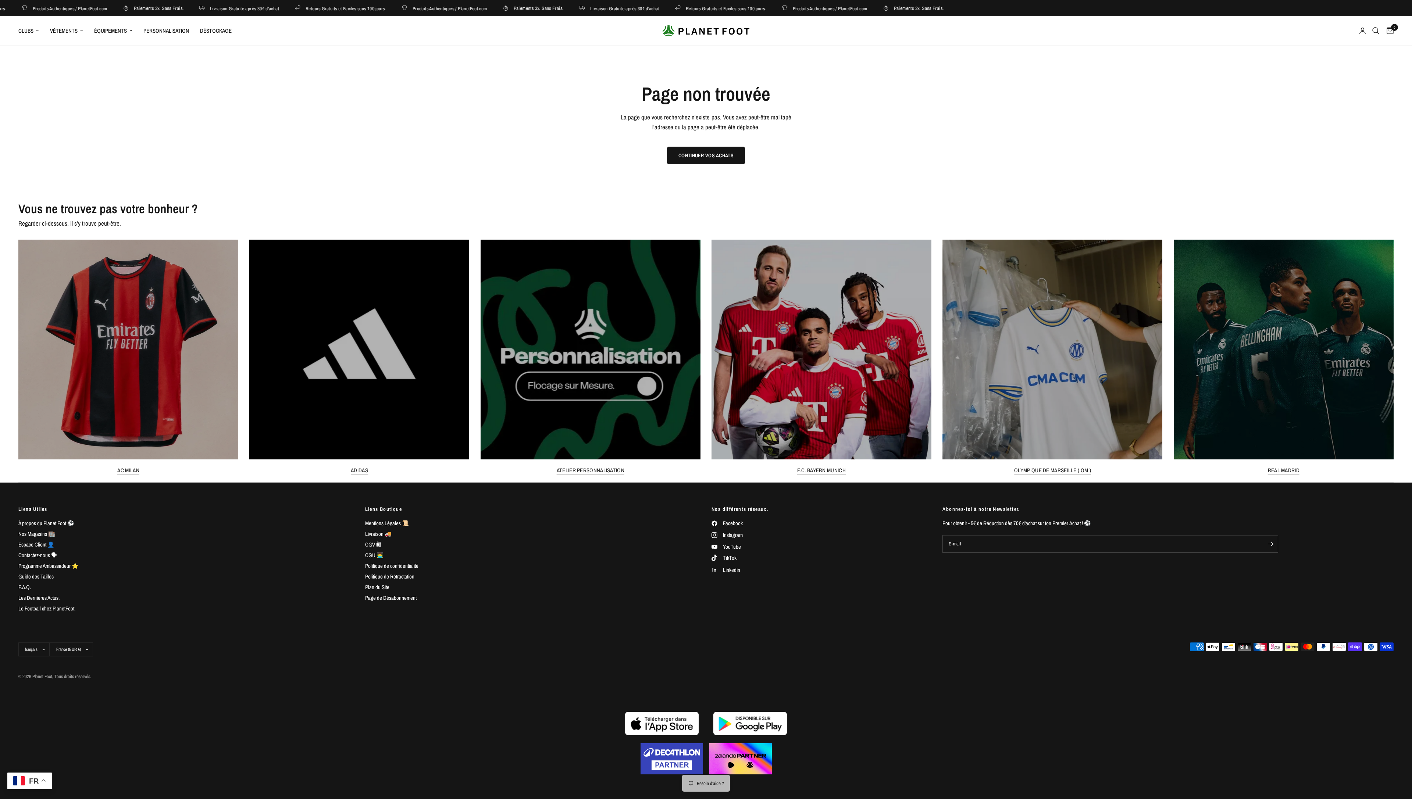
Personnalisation (166, 31)
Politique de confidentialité (391, 566)
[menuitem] (31, 31)
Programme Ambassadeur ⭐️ (48, 566)
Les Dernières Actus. (39, 598)
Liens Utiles (32, 509)
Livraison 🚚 (378, 534)
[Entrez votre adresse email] (1270, 544)
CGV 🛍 (373, 544)
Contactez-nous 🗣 (37, 555)
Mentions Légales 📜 (387, 523)
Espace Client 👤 (36, 544)
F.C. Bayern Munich (821, 470)
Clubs (25, 31)
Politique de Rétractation (389, 576)
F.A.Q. (24, 587)
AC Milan (128, 470)
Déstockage (216, 31)
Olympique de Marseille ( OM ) (1052, 470)
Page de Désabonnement (391, 598)
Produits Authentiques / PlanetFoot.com (423, 8)
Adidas (359, 470)
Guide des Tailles (36, 576)
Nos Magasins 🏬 (36, 534)
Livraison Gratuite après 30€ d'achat (217, 8)
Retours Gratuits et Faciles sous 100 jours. (319, 8)
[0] (1388, 31)
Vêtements (64, 31)
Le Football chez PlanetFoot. (46, 608)
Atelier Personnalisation (590, 470)
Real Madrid (1283, 470)
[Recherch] (1376, 31)
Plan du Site (377, 587)
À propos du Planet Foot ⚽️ (46, 523)
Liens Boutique (383, 509)
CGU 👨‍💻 (374, 555)
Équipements (110, 31)
